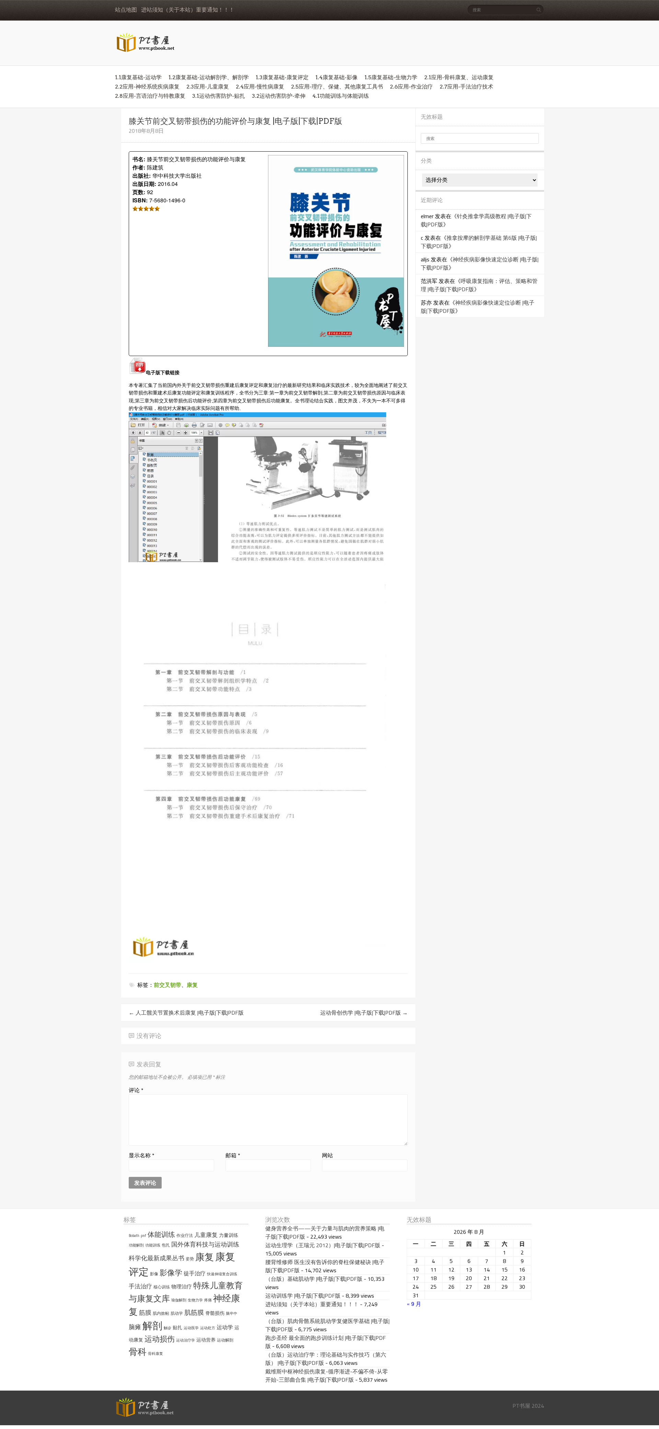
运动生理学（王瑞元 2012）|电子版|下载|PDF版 (322, 1245)
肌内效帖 (161, 1313)
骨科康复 (155, 1353)
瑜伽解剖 (178, 1300)
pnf (143, 1235)
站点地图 (126, 10)
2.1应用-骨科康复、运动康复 (459, 77)
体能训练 (161, 1234)
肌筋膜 (194, 1312)
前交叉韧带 (167, 985)
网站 (327, 1155)
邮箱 (233, 1155)
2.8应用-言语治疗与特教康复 (150, 96)
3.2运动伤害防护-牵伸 (278, 96)
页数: (138, 192)
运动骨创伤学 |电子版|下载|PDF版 (364, 1012)
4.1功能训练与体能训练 (340, 96)
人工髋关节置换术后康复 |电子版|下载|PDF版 (186, 1012)
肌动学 (177, 1313)
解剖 (152, 1325)
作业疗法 (184, 1235)
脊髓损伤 (214, 1313)
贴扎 (177, 1327)
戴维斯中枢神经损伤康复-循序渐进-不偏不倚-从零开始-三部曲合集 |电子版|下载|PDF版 (326, 1375)
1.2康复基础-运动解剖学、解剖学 (209, 77)
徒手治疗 (195, 1273)
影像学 (171, 1272)
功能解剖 (136, 1245)
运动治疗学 (185, 1340)
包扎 (166, 1245)
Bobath (134, 1235)
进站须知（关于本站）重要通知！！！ (187, 10)
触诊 (167, 1328)
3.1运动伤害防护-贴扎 (218, 96)
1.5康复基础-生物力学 (391, 77)
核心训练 (161, 1287)
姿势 (190, 1258)
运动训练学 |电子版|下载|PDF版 (302, 1295)
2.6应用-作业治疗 (411, 86)
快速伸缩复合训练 (222, 1274)
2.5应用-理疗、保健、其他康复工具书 (337, 86)
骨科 (138, 1351)
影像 (154, 1274)
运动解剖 (225, 1340)
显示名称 (141, 1155)
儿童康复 (206, 1234)
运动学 (225, 1327)
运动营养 (206, 1339)
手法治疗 (140, 1286)
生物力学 (195, 1300)
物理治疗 (181, 1286)
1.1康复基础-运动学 (138, 77)
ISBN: (140, 200)
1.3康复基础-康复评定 (282, 77)
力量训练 (228, 1235)
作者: (138, 167)
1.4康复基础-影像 (336, 77)
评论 (136, 1090)
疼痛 (208, 1300)
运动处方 (207, 1328)
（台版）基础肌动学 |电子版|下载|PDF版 (313, 1279)
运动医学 (191, 1328)
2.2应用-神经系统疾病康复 (147, 86)
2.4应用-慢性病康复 (260, 86)
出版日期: (144, 184)
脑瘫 (135, 1327)
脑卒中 (231, 1313)
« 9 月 (414, 1304)
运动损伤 (159, 1339)
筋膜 (145, 1312)
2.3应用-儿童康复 (207, 86)
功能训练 (152, 1245)
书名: (138, 159)
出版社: (141, 175)
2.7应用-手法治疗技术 (466, 86)
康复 (192, 985)
